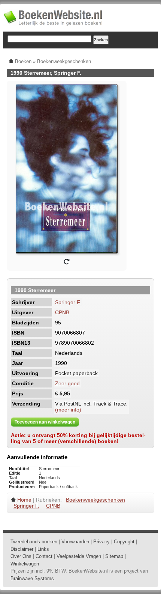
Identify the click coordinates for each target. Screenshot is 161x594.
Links (43, 549)
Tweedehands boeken (33, 541)
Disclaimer (21, 549)
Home (24, 500)
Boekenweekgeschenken (95, 500)
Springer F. (68, 302)
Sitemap (114, 556)
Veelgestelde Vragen (79, 556)
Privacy (101, 541)
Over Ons (20, 556)
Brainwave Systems (32, 578)
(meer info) (68, 410)
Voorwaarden (75, 541)
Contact (44, 556)
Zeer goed (67, 383)
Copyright (124, 541)
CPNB (62, 312)
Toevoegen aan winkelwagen (45, 422)
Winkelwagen (24, 564)
